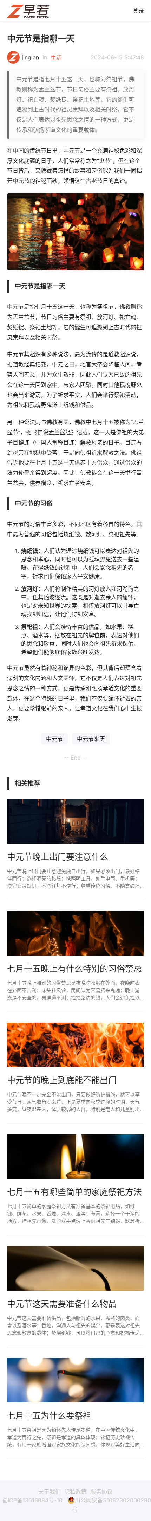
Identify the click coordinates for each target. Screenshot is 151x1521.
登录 (138, 10)
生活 (56, 57)
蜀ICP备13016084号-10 (32, 1500)
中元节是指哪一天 (40, 38)
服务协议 (101, 1491)
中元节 (54, 738)
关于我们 (49, 1491)
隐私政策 (75, 1491)
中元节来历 (91, 738)
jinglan (30, 57)
